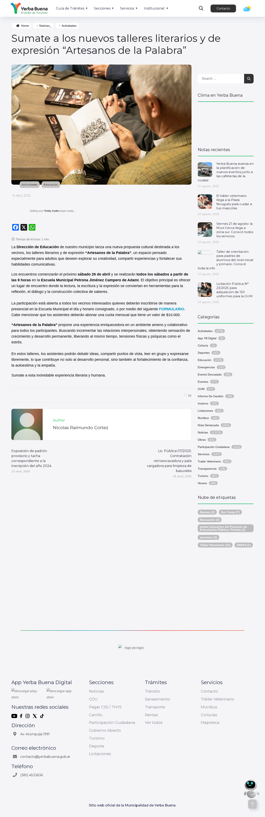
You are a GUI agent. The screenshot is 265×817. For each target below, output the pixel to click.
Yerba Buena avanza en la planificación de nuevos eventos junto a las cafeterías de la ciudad (226, 172)
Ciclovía (203, 345)
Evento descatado (210, 374)
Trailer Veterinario (209, 461)
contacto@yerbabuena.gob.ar (45, 757)
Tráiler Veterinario (215, 545)
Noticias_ (45, 25)
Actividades (69, 25)
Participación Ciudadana (214, 447)
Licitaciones (205, 410)
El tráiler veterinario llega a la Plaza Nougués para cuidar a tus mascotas (234, 202)
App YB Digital (207, 338)
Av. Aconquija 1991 (35, 734)
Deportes (204, 352)
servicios (208, 537)
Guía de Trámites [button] (70, 8)
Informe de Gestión (210, 396)
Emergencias (206, 367)
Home (25, 25)
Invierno (203, 403)
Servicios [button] (127, 8)
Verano (202, 483)
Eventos (203, 381)
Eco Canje (230, 512)
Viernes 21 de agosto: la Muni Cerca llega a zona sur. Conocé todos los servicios (234, 230)
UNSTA (244, 545)
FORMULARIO (171, 309)
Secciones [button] (102, 8)
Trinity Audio (51, 210)
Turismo (203, 476)
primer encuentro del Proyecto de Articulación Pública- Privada (223, 528)
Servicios (204, 454)
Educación (51, 184)
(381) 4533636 (31, 775)
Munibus (203, 418)
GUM (201, 389)
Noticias (203, 432)
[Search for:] (226, 78)
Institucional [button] (154, 8)
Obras (202, 439)
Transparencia (207, 468)
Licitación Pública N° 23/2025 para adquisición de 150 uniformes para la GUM (234, 290)
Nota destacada (208, 425)
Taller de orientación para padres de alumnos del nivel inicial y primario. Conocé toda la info (225, 260)
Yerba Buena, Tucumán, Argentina (226, 122)
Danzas (207, 512)
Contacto (223, 8)
